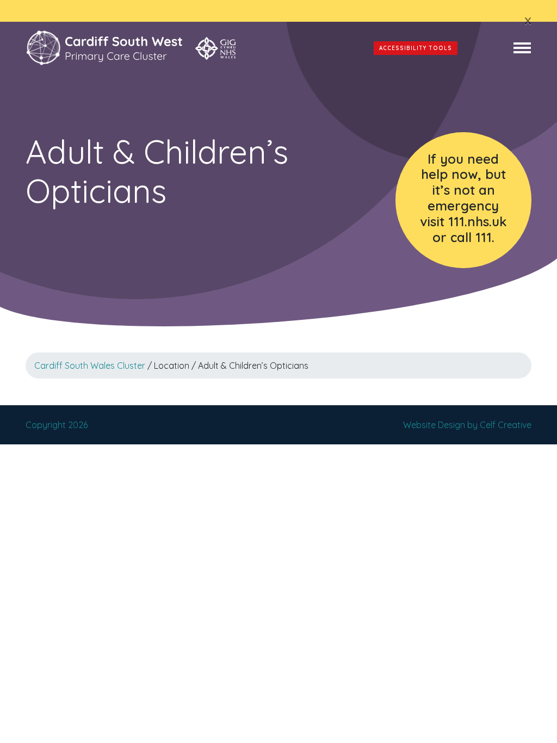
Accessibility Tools (415, 48)
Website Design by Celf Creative (467, 424)
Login (485, 47)
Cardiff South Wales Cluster (89, 365)
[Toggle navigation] (522, 48)
